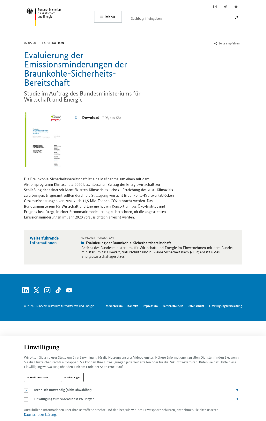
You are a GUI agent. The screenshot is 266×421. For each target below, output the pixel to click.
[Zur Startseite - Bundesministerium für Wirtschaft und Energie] (60, 16)
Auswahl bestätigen (37, 377)
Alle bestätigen (72, 377)
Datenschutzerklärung (40, 414)
